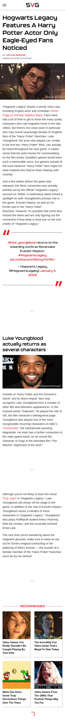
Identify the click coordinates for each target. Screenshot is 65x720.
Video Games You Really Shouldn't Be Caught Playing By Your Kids (14, 647)
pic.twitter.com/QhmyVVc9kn (32, 259)
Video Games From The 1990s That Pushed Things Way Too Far (46, 697)
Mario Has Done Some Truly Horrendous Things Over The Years (14, 697)
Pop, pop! (9, 498)
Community (10, 428)
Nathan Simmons (16, 55)
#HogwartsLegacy (32, 255)
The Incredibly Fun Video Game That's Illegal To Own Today (46, 646)
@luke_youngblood (22, 242)
